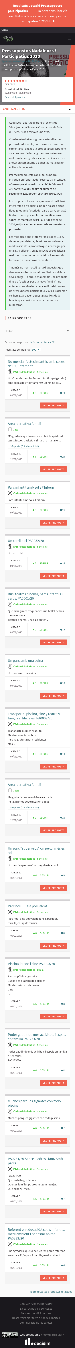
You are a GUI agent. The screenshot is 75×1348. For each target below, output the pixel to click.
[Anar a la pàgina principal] (8, 39)
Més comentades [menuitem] (40, 342)
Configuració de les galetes (36, 1322)
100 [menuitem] (34, 349)
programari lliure (53, 1335)
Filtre (9, 331)
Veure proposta (55, 405)
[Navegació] (70, 38)
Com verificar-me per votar (36, 1304)
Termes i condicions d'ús (36, 1313)
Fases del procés (15, 97)
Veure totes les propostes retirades (50, 1291)
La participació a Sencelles (36, 1308)
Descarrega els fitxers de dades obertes (36, 1318)
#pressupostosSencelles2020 (21, 61)
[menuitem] (6, 30)
